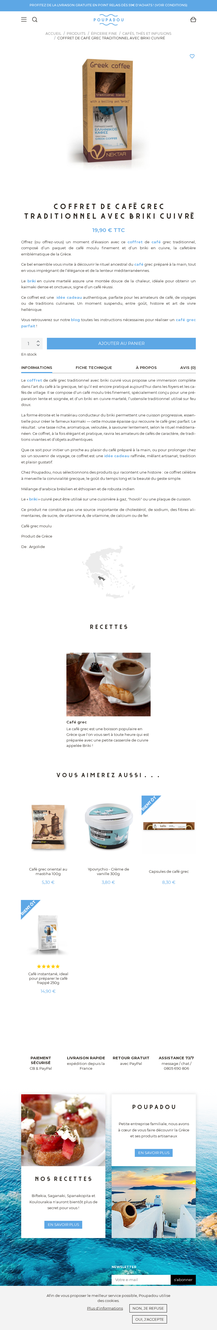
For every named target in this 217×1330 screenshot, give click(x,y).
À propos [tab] (146, 367)
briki (31, 281)
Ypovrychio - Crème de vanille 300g (108, 871)
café (156, 242)
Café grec (76, 722)
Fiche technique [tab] (94, 367)
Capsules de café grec (169, 871)
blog (75, 319)
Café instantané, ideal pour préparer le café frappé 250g (48, 978)
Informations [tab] (36, 367)
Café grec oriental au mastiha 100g (48, 871)
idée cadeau (69, 297)
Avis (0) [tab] (188, 367)
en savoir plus (63, 1224)
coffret (135, 242)
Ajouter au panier (121, 343)
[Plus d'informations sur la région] (108, 572)
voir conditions (171, 5)
